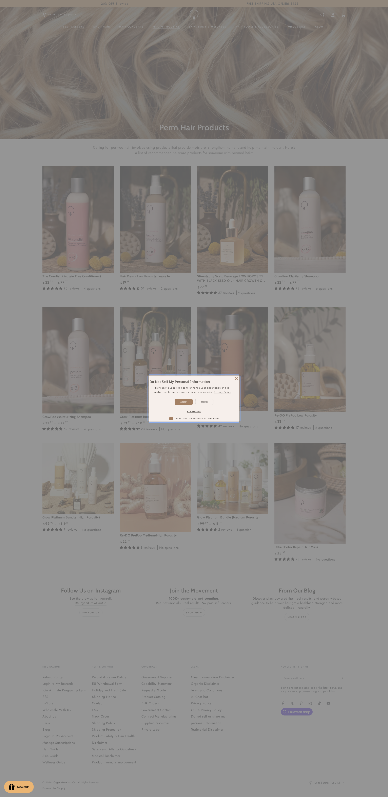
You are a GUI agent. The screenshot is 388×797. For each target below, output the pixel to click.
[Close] (236, 378)
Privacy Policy (222, 391)
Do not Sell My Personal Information (197, 418)
